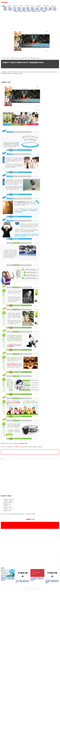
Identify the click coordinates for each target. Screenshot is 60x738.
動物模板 (5, 10)
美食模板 (14, 10)
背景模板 (29, 11)
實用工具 (53, 6)
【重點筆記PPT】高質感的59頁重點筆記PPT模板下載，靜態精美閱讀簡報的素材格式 (8, 579)
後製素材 (39, 6)
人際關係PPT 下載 (30, 519)
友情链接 (29, 588)
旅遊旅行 (55, 9)
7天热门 (23, 588)
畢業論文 (5, 9)
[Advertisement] (30, 20)
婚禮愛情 (23, 10)
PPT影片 (33, 6)
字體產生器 (46, 6)
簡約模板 (3, 6)
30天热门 (20, 588)
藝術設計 (19, 10)
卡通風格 (28, 10)
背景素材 (39, 11)
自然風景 (41, 9)
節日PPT (50, 10)
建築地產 (32, 9)
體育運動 (37, 9)
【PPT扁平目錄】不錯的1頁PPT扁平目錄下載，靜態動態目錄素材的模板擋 (22, 581)
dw (26, 588)
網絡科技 (28, 9)
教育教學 (19, 9)
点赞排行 (32, 588)
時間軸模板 (34, 11)
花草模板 (10, 10)
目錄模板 (20, 11)
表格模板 (24, 11)
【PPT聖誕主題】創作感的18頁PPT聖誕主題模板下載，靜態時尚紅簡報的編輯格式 (37, 579)
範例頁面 (39, 588)
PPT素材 (15, 6)
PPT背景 (21, 6)
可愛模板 (9, 6)
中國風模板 (10, 9)
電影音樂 (32, 10)
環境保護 (46, 9)
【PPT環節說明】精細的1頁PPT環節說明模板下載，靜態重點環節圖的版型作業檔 (52, 581)
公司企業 (14, 9)
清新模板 (15, 11)
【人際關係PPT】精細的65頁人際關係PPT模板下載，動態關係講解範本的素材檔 (22, 62)
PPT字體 (27, 6)
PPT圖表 (41, 10)
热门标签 (36, 588)
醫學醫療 (50, 9)
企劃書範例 (44, 11)
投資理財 (23, 9)
